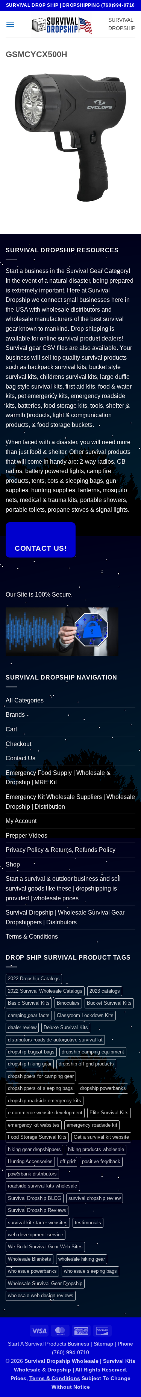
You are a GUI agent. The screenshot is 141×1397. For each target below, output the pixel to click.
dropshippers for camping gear (41, 1076)
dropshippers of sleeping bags (40, 1088)
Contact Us (20, 758)
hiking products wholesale (96, 1149)
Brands (15, 714)
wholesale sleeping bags (90, 1271)
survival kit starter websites (38, 1222)
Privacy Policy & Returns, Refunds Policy (60, 850)
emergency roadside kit (92, 1125)
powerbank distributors (32, 1174)
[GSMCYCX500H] (70, 137)
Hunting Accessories (30, 1161)
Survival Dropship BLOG (34, 1198)
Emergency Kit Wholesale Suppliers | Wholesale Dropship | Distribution (70, 802)
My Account (21, 821)
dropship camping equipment (93, 1052)
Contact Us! (41, 548)
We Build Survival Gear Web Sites (45, 1246)
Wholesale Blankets (29, 1259)
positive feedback (101, 1161)
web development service (35, 1234)
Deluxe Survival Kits (66, 1027)
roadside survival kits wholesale (42, 1186)
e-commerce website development (45, 1112)
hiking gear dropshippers (34, 1149)
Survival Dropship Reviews (37, 1210)
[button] (10, 24)
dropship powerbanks (103, 1088)
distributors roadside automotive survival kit (55, 1040)
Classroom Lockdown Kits (85, 1015)
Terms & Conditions (32, 936)
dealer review (22, 1027)
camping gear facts (29, 1015)
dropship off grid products (86, 1064)
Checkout (18, 744)
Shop (13, 864)
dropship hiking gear (30, 1064)
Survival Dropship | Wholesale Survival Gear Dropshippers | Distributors (65, 917)
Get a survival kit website (101, 1137)
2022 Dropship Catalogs (34, 978)
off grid (67, 1161)
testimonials (88, 1222)
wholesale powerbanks (32, 1271)
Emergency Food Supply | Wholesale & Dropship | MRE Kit (58, 778)
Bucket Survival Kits (109, 1003)
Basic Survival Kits (29, 1003)
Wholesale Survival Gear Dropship (45, 1283)
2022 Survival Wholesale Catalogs (45, 991)
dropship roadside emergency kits (44, 1100)
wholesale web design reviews (40, 1295)
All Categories (25, 700)
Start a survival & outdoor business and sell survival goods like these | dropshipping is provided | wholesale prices (63, 888)
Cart (11, 729)
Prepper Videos (26, 835)
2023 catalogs (104, 991)
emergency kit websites (33, 1125)
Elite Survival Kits (109, 1112)
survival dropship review (94, 1198)
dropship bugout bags (31, 1052)
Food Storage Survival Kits (37, 1137)
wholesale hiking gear (81, 1259)
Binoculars (68, 1003)
